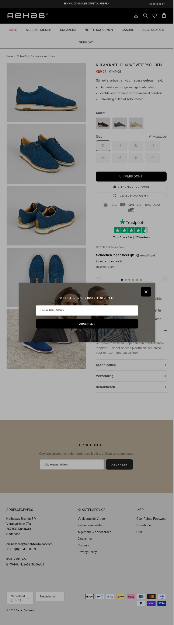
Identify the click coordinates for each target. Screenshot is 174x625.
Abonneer (87, 323)
